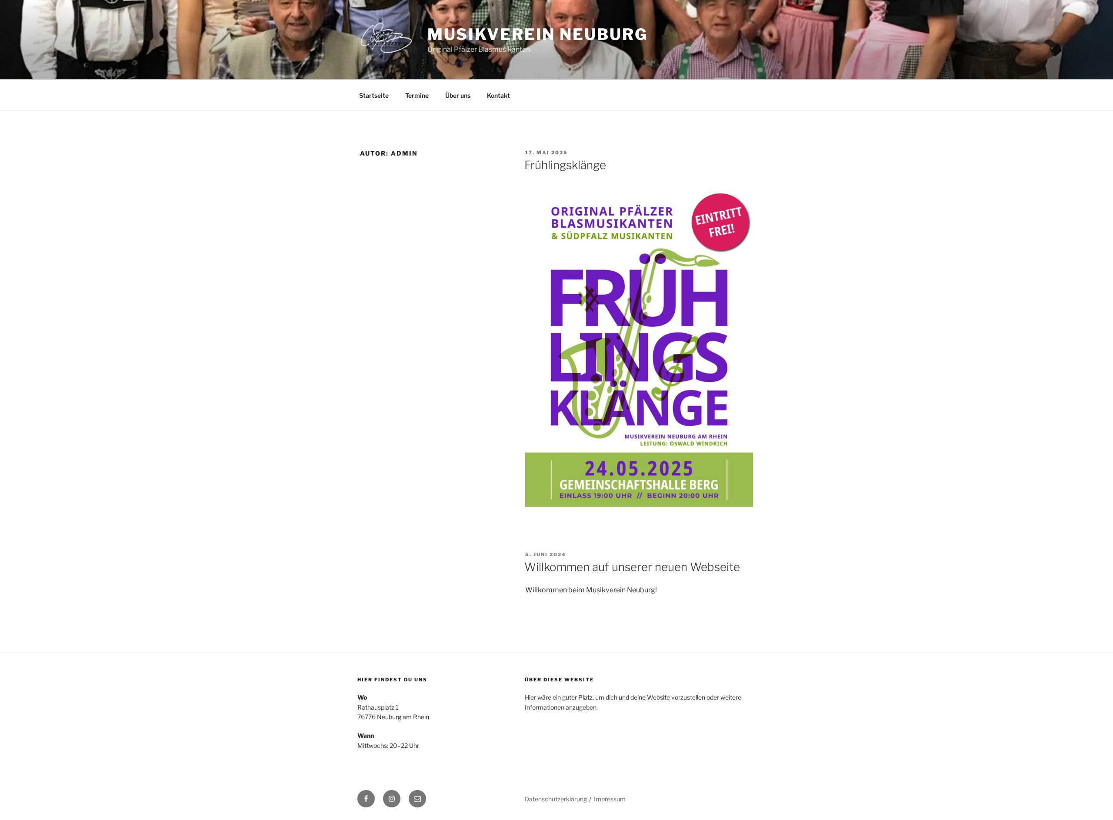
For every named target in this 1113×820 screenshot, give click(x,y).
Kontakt (498, 95)
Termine (417, 95)
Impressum (610, 799)
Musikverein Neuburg (537, 34)
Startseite (374, 95)
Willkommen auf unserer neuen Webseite (632, 567)
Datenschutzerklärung (556, 799)
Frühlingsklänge (565, 165)
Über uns (457, 95)
